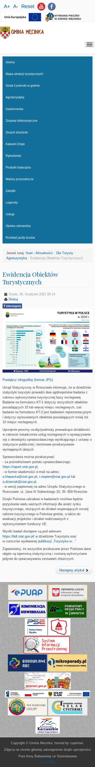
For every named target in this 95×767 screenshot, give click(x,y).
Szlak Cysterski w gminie (23, 85)
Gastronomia (14, 109)
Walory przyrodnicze (20, 179)
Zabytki (10, 191)
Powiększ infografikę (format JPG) (28, 380)
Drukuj (13, 299)
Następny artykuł (72, 570)
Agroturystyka (15, 97)
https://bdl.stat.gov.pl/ (18, 536)
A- (16, 6)
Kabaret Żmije (15, 144)
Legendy (12, 202)
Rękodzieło (13, 156)
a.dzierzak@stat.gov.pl (19, 482)
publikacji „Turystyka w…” (57, 541)
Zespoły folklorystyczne (21, 120)
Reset (27, 6)
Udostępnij (12, 306)
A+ (8, 6)
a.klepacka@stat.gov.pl (20, 477)
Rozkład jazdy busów (20, 237)
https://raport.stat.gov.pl (20, 467)
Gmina (10, 62)
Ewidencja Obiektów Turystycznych (30, 278)
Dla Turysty (64, 253)
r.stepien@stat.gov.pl (54, 477)
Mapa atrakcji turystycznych (24, 74)
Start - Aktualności (39, 253)
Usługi (10, 214)
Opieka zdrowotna (18, 226)
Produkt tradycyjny (18, 167)
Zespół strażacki (17, 132)
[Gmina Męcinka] (22, 33)
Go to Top (47, 762)
